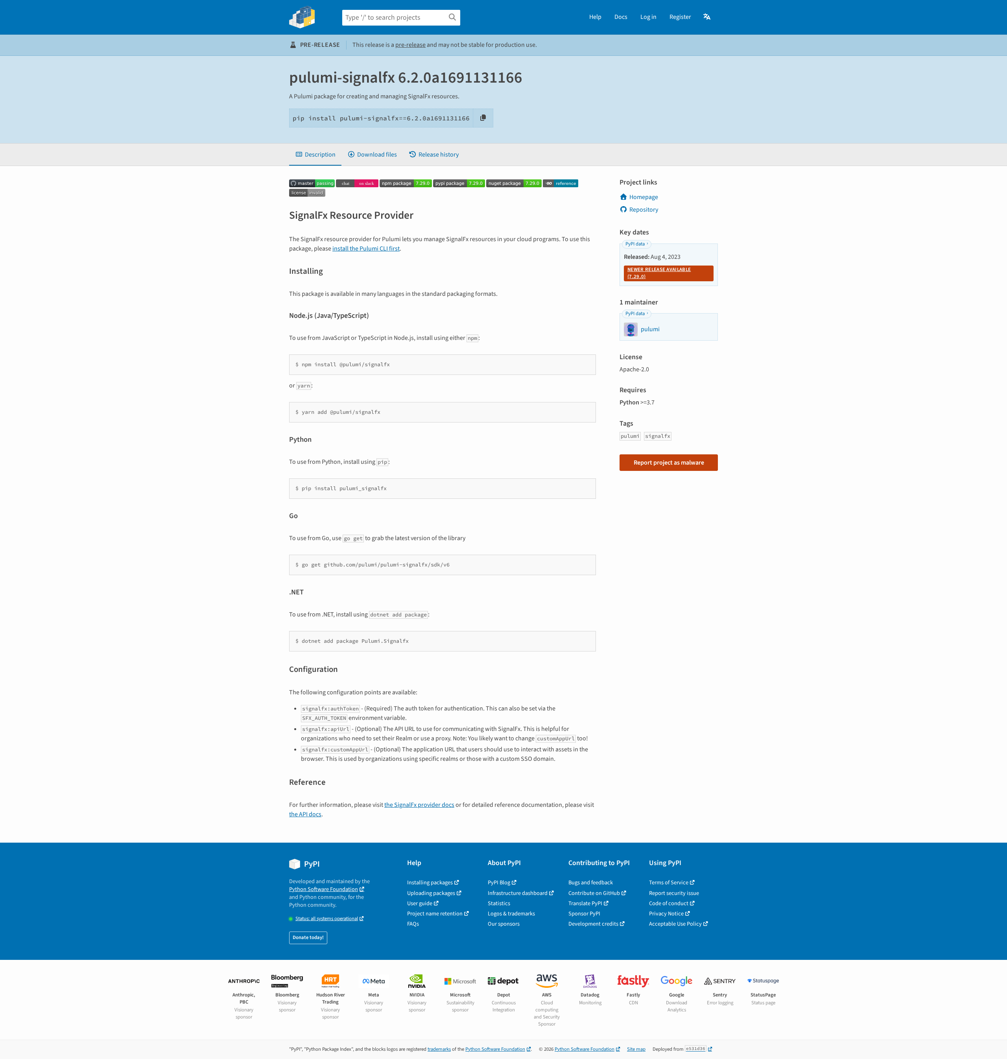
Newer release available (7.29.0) (659, 273)
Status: (326, 918)
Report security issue (674, 893)
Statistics (499, 903)
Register (680, 17)
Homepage (643, 197)
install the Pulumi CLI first (366, 248)
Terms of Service (668, 882)
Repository (643, 209)
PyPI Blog (499, 882)
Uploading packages (431, 893)
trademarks (439, 1049)
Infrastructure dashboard (518, 893)
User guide (419, 903)
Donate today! (308, 937)
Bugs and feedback (590, 882)
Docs (620, 17)
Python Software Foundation (323, 889)
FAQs (413, 924)
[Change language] (707, 17)
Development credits (593, 924)
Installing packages (430, 882)
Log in (648, 17)
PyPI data (635, 243)
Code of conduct (668, 903)
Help (595, 17)
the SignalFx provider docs (419, 805)
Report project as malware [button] (669, 462)
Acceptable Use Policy (675, 924)
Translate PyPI (585, 903)
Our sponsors (504, 924)
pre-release (410, 45)
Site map (636, 1049)
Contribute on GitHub (594, 893)
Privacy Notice (666, 914)
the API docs (305, 814)
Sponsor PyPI (584, 914)
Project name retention (435, 914)
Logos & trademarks (511, 914)
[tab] (315, 155)
